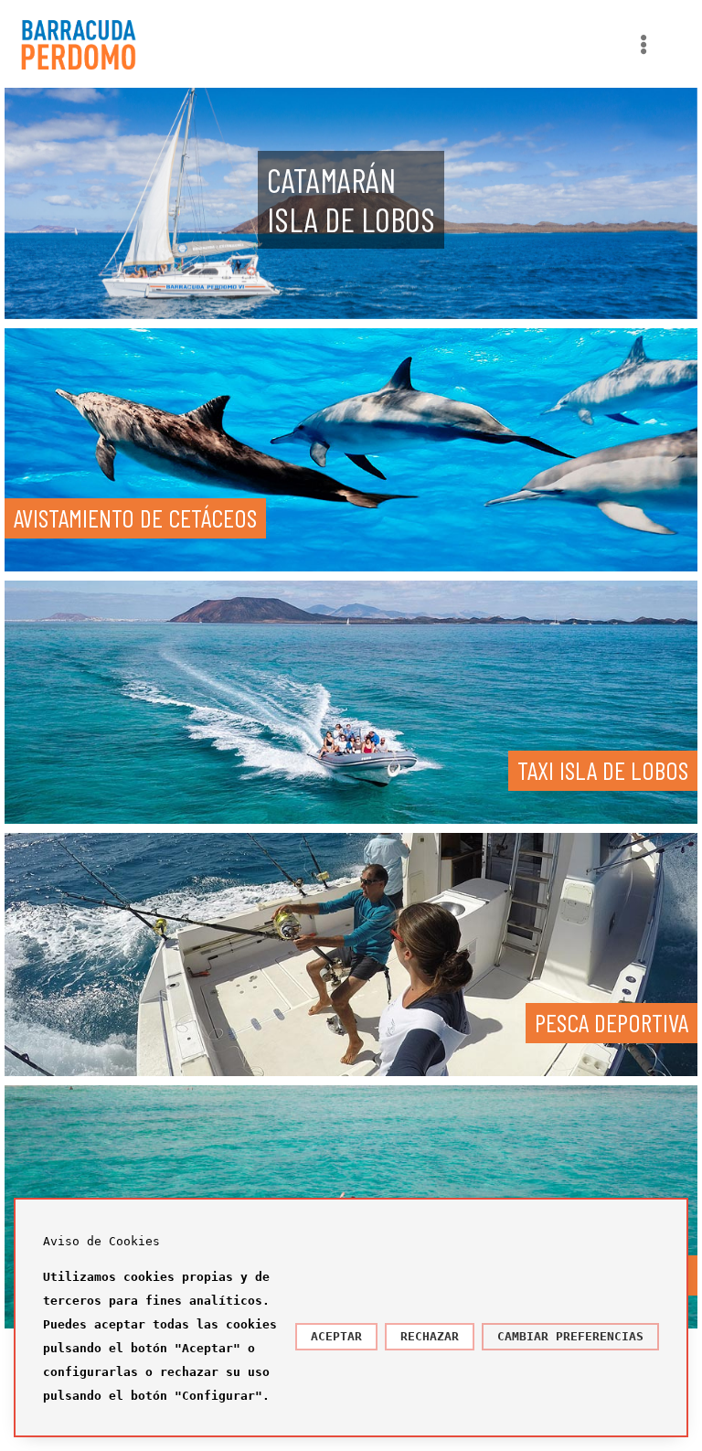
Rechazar (429, 1336)
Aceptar (336, 1336)
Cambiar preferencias (570, 1336)
